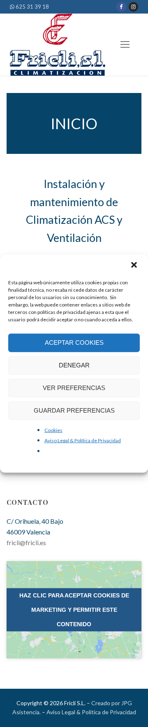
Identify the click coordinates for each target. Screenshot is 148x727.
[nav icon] (125, 44)
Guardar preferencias (74, 410)
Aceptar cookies (74, 342)
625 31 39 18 (31, 6)
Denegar (74, 365)
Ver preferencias (74, 387)
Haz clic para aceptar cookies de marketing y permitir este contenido (74, 609)
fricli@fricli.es (26, 542)
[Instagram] (133, 7)
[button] (135, 265)
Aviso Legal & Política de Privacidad (82, 440)
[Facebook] (121, 7)
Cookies (53, 430)
